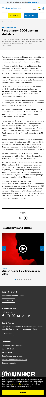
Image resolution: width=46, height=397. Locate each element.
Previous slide (4, 248)
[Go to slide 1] (16, 280)
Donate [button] (39, 9)
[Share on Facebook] (25, 218)
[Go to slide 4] (22, 280)
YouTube (18, 315)
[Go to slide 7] (29, 280)
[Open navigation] (3, 8)
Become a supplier (9, 363)
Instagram (8, 315)
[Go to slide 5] (25, 280)
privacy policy (17, 384)
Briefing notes (13, 22)
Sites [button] (43, 9)
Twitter (13, 315)
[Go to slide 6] (27, 280)
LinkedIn (28, 315)
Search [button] (34, 9)
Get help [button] (32, 15)
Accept (23, 392)
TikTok (23, 315)
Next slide (42, 248)
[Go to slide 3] (20, 280)
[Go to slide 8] (31, 280)
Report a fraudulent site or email (14, 359)
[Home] (13, 8)
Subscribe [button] (8, 334)
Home (4, 22)
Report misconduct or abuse (13, 356)
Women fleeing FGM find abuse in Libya (21, 272)
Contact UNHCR (8, 349)
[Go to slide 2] (18, 280)
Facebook (3, 315)
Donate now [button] (8, 300)
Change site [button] (32, 2)
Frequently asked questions (12, 345)
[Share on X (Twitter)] (20, 218)
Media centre (7, 352)
